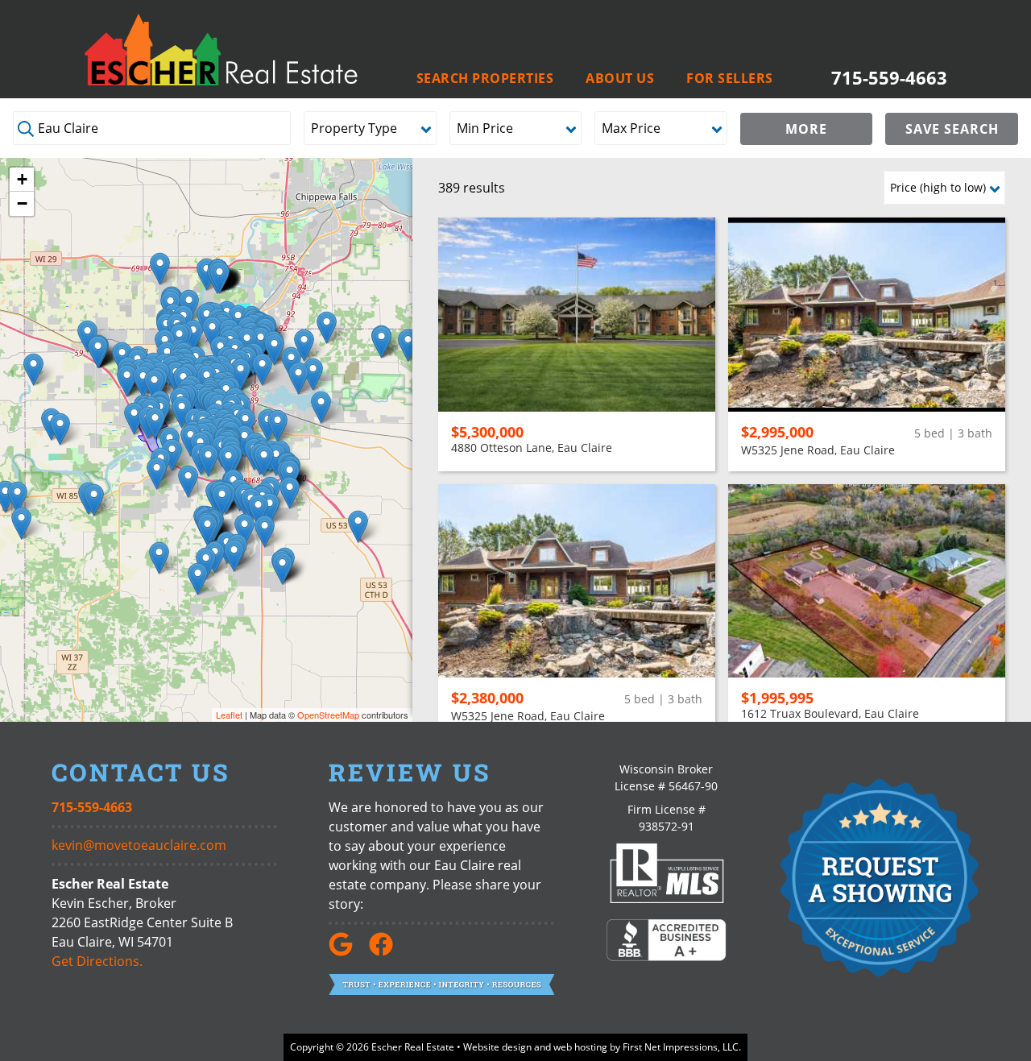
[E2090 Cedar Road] (234, 555)
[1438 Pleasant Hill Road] (60, 429)
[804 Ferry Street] (155, 423)
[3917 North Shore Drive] (262, 369)
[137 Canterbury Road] (208, 460)
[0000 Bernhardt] (358, 526)
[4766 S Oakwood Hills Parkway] (276, 459)
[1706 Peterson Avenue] (274, 349)
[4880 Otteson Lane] (277, 425)
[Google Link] (347, 951)
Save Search (952, 129)
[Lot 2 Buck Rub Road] (408, 345)
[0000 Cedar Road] (159, 557)
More (806, 129)
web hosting (580, 1047)
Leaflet (229, 714)
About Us (620, 78)
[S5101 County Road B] (157, 473)
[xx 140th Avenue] (21, 523)
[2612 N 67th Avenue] (327, 327)
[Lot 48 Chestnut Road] (282, 568)
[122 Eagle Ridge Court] (193, 335)
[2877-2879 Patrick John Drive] (240, 374)
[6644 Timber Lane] (258, 510)
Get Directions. (97, 961)
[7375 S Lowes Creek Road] (244, 529)
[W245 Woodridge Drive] (198, 578)
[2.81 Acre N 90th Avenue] (381, 342)
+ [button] (22, 179)
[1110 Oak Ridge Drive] (182, 412)
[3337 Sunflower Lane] (98, 351)
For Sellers (729, 78)
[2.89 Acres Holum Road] (172, 454)
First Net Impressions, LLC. (682, 1047)
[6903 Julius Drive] (321, 407)
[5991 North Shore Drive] (313, 374)
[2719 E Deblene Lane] (143, 381)
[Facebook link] (387, 951)
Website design (497, 1047)
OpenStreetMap (328, 714)
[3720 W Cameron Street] (127, 380)
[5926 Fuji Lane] (222, 499)
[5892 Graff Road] (289, 492)
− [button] (22, 203)
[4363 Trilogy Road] (269, 508)
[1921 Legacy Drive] (304, 345)
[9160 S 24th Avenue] (219, 277)
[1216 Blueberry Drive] (212, 332)
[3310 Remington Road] (134, 418)
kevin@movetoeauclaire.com (139, 845)
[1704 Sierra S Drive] (228, 461)
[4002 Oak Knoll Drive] (264, 460)
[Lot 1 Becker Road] (33, 369)
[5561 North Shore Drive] (298, 378)
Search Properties (485, 78)
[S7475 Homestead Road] (265, 531)
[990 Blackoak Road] (188, 481)
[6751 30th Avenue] (160, 268)
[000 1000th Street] (17, 497)
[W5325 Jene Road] (94, 499)
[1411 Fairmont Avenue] (154, 385)
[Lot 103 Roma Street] (207, 529)
